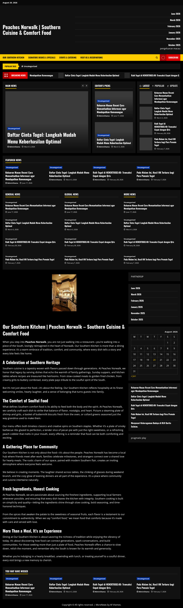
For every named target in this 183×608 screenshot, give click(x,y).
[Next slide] (86, 85)
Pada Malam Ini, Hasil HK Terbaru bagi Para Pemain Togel (146, 144)
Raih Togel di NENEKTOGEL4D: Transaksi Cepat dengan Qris (146, 75)
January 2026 (174, 32)
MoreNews (101, 604)
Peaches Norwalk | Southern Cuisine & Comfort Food (31, 29)
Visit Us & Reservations (91, 57)
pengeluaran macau (170, 48)
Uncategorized (30, 66)
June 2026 (175, 13)
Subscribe (173, 57)
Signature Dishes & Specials (41, 57)
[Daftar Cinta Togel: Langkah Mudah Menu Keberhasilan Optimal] (46, 120)
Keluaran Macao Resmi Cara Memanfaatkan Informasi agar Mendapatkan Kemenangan (146, 97)
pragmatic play (138, 437)
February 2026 (174, 26)
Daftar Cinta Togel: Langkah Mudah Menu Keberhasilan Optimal (82, 75)
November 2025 (173, 38)
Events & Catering (67, 57)
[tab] (145, 86)
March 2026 (175, 20)
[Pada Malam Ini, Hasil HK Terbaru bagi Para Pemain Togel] (157, 168)
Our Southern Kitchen (13, 57)
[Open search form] (157, 57)
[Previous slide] (83, 85)
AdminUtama (14, 147)
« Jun (133, 376)
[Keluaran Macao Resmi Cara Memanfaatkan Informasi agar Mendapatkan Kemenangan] (25, 168)
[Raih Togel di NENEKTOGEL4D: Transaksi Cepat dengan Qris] (113, 168)
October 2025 (174, 45)
